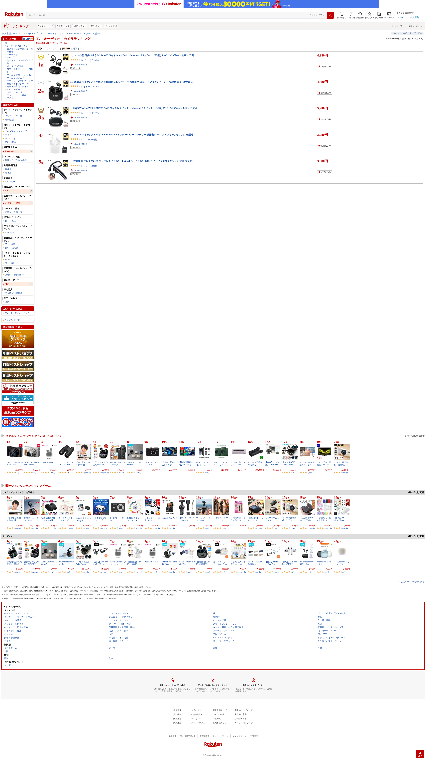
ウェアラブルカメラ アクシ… (272, 519)
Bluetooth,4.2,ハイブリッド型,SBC (85, 33)
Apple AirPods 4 (48, 462)
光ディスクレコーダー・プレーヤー (20, 61)
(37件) (258, 572)
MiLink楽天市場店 (80, 65)
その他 (10, 98)
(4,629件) (139, 528)
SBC (7, 284)
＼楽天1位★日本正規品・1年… (238, 563)
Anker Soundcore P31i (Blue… (66, 563)
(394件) (345, 473)
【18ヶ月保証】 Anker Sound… (289, 463)
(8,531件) (208, 572)
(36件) (69, 572)
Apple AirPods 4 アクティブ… (118, 563)
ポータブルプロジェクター (20, 80)
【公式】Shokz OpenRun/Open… (100, 563)
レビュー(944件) (89, 139)
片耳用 (8, 169)
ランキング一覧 (12, 320)
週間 (75, 48)
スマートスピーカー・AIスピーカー (20, 70)
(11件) (293, 572)
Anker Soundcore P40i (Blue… (169, 563)
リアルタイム (95, 26)
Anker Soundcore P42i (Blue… (187, 563)
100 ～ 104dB (11, 248)
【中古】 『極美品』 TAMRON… (272, 463)
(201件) (327, 572)
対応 (7, 302)
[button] (351, 15)
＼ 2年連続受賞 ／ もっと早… (99, 519)
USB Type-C (10, 181)
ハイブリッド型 (12, 203)
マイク (8, 135)
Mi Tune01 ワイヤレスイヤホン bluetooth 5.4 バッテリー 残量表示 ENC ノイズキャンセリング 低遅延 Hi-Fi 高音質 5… (132, 81)
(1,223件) (53, 528)
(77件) (207, 528)
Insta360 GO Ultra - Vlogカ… (83, 519)
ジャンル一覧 (396, 26)
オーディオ (12, 54)
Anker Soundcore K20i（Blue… (307, 563)
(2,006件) (70, 528)
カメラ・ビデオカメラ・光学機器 (20, 50)
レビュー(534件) (89, 166)
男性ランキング (63, 26)
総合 (7, 43)
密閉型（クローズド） (16, 212)
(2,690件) (156, 528)
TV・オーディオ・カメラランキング (63, 39)
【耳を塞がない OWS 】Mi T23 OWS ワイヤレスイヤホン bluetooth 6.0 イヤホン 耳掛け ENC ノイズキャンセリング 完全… (135, 108)
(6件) (17, 473)
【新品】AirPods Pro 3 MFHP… (289, 563)
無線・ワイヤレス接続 (16, 160)
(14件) (224, 572)
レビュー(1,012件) (90, 113)
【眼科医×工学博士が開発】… (152, 519)
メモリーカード (14, 92)
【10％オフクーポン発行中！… (341, 519)
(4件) (68, 473)
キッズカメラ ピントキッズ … (66, 519)
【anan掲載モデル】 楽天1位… (306, 519)
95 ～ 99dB (10, 244)
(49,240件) (36, 572)
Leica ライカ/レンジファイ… (152, 463)
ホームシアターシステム (19, 75)
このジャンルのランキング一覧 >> (407, 33)
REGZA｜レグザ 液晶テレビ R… (307, 463)
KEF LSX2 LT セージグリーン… (220, 463)
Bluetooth (9, 151)
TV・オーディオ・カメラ (53, 33)
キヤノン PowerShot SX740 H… (15, 463)
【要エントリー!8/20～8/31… (186, 519)
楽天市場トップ (9, 33)
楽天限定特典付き (13, 293)
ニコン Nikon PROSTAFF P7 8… (66, 463)
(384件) (138, 473)
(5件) (34, 473)
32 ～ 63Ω (9, 263)
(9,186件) (18, 528)
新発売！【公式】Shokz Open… (221, 563)
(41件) (121, 528)
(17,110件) (139, 572)
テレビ (10, 57)
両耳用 (8, 172)
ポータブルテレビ (15, 66)
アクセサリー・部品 (16, 95)
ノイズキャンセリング (16, 131)
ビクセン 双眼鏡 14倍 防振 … (255, 463)
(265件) (121, 572)
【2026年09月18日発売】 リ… (238, 519)
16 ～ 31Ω (9, 259)
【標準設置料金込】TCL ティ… (169, 463)
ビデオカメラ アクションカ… (220, 519)
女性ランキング (79, 26)
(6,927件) (328, 528)
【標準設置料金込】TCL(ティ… (186, 463)
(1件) (344, 572)
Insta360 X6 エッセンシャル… (203, 463)
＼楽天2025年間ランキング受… (48, 519)
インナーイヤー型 (13, 116)
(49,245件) (105, 473)
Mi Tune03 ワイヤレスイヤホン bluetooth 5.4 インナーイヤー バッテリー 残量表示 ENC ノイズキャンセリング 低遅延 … (133, 134)
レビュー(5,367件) (90, 86)
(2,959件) (259, 528)
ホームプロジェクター (18, 78)
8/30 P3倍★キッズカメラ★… (134, 519)
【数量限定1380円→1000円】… (134, 563)
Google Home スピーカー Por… (342, 563)
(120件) (35, 528)
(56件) (224, 528)
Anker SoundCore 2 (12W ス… (255, 563)
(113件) (52, 473)
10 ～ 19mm (10, 221)
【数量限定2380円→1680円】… (203, 563)
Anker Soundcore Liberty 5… (135, 463)
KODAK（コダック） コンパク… (118, 519)
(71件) (172, 528)
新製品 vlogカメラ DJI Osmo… (31, 519)
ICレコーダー (13, 89)
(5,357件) (104, 528)
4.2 (6, 190)
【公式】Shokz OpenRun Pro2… (272, 563)
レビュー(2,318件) (90, 60)
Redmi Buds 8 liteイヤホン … (324, 563)
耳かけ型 (9, 119)
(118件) (86, 528)
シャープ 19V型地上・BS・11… (324, 463)
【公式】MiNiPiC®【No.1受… (83, 463)
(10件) (293, 473)
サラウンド (10, 138)
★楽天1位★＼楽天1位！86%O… (14, 563)
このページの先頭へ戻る (413, 581)
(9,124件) (18, 572)
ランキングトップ (45, 26)
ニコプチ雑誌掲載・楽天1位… (341, 463)
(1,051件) (311, 528)
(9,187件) (87, 473)
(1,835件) (122, 473)
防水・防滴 (10, 142)
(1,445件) (104, 572)
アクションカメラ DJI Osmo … (203, 519)
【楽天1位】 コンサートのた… (255, 519)
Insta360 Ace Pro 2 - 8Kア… (169, 519)
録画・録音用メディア (18, 86)
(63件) (276, 528)
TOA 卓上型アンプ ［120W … (238, 463)
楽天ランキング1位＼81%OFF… (100, 463)
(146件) (345, 528)
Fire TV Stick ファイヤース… (117, 463)
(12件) (207, 473)
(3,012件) (242, 572)
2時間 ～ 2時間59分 (14, 274)
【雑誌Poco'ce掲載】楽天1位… (324, 519)
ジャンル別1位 (111, 26)
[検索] (330, 15)
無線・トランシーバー (18, 83)
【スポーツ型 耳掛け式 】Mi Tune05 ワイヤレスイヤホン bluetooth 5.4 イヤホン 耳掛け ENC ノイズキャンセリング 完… (133, 55)
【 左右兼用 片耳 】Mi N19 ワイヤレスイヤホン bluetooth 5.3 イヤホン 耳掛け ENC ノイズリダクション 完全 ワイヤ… (132, 161)
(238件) (276, 572)
